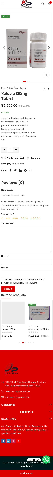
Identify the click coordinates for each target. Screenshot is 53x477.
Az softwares (27, 466)
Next (49, 47)
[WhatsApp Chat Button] (46, 459)
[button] (19, 343)
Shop (11, 88)
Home (3, 88)
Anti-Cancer (20, 88)
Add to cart (26, 473)
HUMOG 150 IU (9, 329)
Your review (7, 223)
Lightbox (46, 75)
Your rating (7, 214)
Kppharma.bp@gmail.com (17, 397)
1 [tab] (24, 81)
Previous (4, 47)
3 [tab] (29, 81)
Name (5, 256)
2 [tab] (27, 81)
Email (4, 267)
